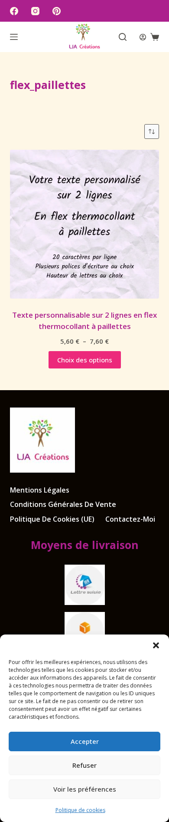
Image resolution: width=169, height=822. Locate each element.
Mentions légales (39, 490)
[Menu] (14, 37)
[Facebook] (14, 11)
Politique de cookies (80, 810)
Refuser (84, 765)
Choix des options (84, 359)
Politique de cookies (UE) (52, 519)
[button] (156, 645)
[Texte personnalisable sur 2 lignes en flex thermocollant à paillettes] (84, 224)
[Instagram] (35, 11)
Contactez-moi (130, 519)
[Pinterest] (56, 11)
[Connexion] (143, 37)
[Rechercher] (123, 37)
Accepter (85, 741)
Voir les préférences (84, 789)
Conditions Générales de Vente (63, 504)
